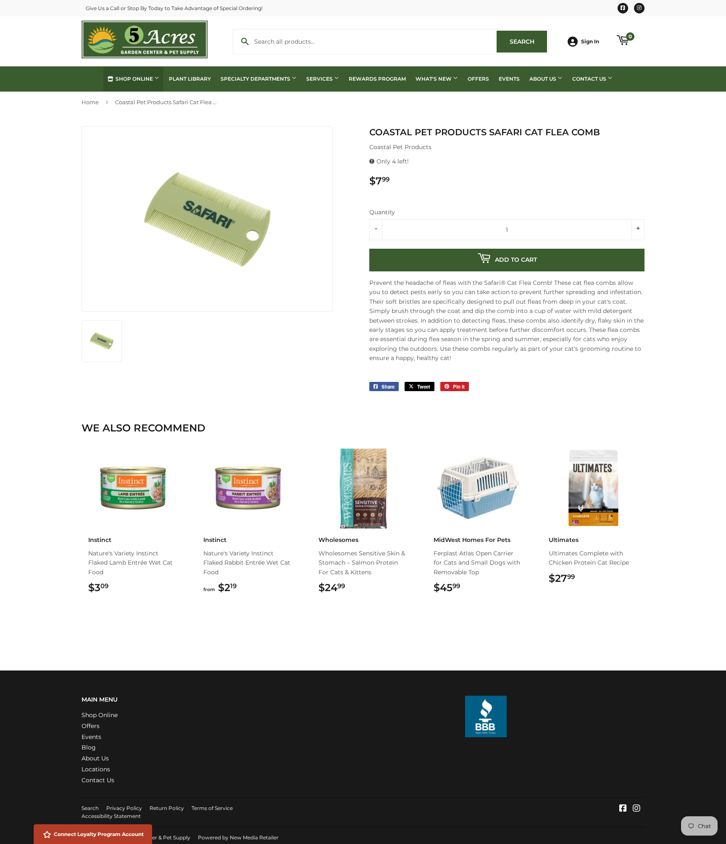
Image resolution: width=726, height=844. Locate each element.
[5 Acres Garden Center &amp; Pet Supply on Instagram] (636, 809)
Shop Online (134, 79)
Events (509, 79)
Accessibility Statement (111, 816)
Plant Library (190, 79)
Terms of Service (212, 808)
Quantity (382, 212)
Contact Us (590, 79)
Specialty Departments (256, 79)
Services (320, 79)
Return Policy (167, 808)
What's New (434, 79)
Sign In (590, 41)
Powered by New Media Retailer (238, 837)
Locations (96, 769)
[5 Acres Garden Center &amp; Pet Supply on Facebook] (623, 809)
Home (90, 102)
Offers (478, 79)
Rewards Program (377, 79)
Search (528, 41)
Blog (89, 747)
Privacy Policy (124, 808)
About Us (543, 79)
